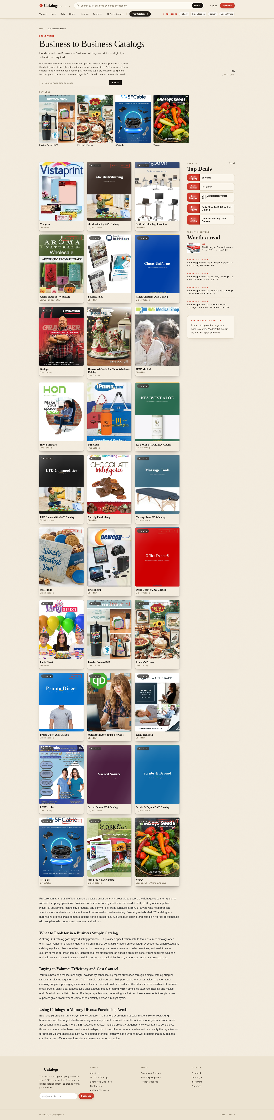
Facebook (196, 1073)
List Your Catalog (99, 1077)
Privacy (231, 1114)
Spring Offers (227, 14)
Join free (227, 5)
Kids (62, 14)
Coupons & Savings (151, 1073)
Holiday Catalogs (149, 1081)
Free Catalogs (139, 14)
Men (54, 14)
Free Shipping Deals (151, 1077)
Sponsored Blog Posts (101, 1081)
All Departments (115, 14)
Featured (97, 14)
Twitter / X (197, 1077)
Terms (222, 1114)
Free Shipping (198, 14)
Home (72, 14)
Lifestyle (84, 14)
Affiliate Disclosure (99, 1090)
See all (232, 163)
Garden (213, 14)
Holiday (184, 14)
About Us (94, 1073)
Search (197, 5)
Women (43, 14)
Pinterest (196, 1086)
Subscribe (86, 1096)
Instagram (197, 1081)
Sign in (213, 5)
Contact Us (96, 1086)
